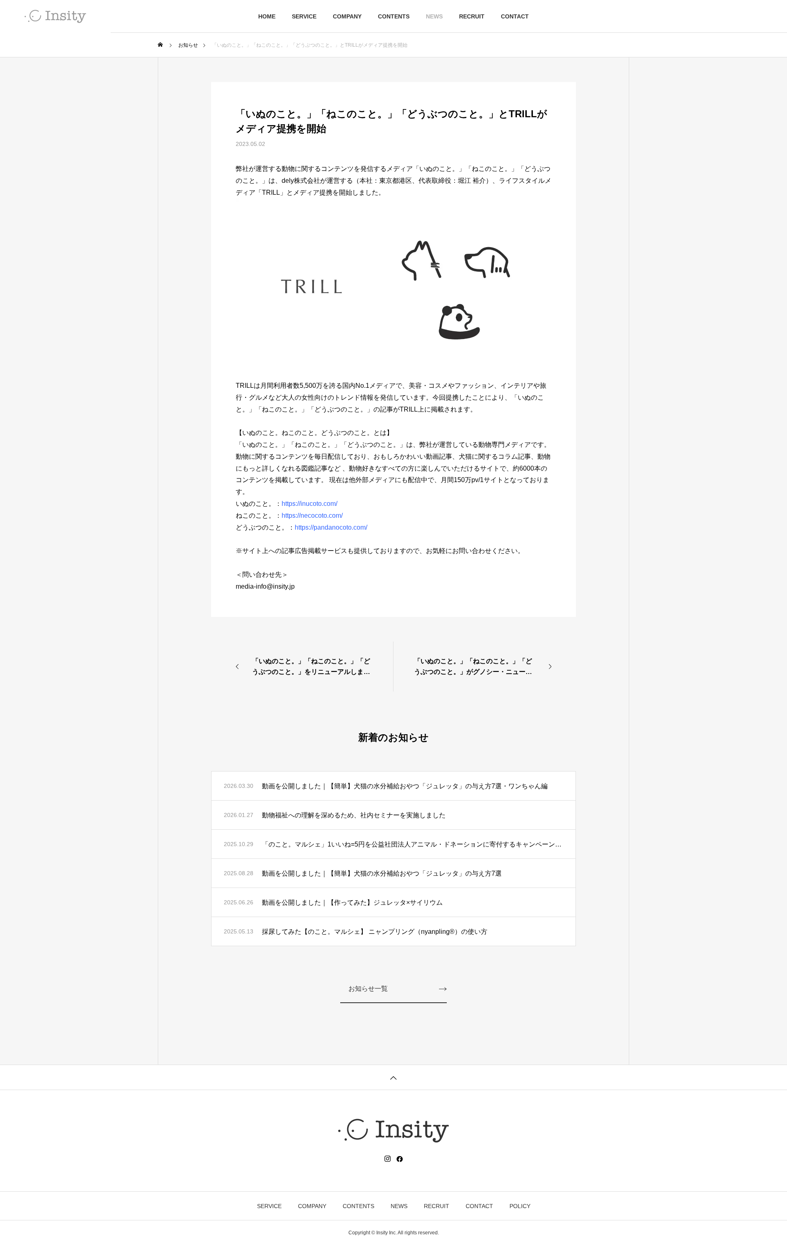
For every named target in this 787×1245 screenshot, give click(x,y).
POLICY (520, 1206)
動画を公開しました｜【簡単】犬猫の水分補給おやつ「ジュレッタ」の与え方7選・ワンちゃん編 (405, 786)
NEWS (434, 16)
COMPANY (347, 16)
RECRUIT (471, 16)
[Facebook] (399, 1159)
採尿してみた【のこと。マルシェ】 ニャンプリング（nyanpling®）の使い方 (374, 931)
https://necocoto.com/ (312, 515)
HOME (266, 16)
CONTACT (515, 16)
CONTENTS (393, 16)
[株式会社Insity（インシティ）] (55, 16)
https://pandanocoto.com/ (331, 527)
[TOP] (393, 1077)
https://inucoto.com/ (309, 503)
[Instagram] (387, 1159)
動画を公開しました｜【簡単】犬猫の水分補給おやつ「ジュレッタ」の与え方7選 (382, 873)
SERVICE (304, 16)
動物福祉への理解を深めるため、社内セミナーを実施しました (354, 815)
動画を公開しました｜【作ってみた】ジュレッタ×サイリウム (352, 902)
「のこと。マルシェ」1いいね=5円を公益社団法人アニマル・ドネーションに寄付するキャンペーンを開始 (412, 844)
